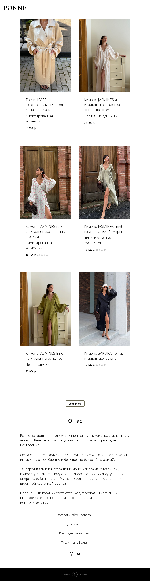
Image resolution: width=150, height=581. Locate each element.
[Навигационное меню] (144, 8)
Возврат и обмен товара (74, 515)
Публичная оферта (74, 542)
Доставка (74, 524)
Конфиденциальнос (72, 533)
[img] (71, 554)
